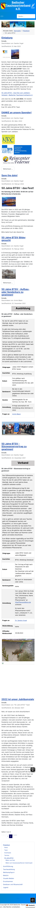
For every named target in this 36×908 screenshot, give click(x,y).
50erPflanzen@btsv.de (23, 602)
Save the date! (9, 175)
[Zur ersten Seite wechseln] (2, 835)
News (6, 847)
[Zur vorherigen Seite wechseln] (5, 835)
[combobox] (26, 16)
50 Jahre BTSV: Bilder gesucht (13, 239)
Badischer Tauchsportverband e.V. (18, 5)
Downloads (7, 852)
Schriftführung (8, 866)
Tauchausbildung (9, 869)
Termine (6, 855)
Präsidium (6, 845)
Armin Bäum (16, 414)
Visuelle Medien (8, 878)
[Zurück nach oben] (34, 905)
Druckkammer (8, 881)
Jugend (5, 887)
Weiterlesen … (8, 169)
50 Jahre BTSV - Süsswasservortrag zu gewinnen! (14, 446)
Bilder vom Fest (10, 860)
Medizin (5, 875)
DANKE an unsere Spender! (16, 112)
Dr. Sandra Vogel (21, 620)
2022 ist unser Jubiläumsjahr (17, 699)
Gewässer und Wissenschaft (13, 884)
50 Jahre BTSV (8, 858)
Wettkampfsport (8, 872)
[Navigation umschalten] (2, 16)
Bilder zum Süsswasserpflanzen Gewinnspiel (19, 863)
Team (6, 850)
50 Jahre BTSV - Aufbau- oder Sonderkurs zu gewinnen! (15, 292)
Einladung (7, 37)
